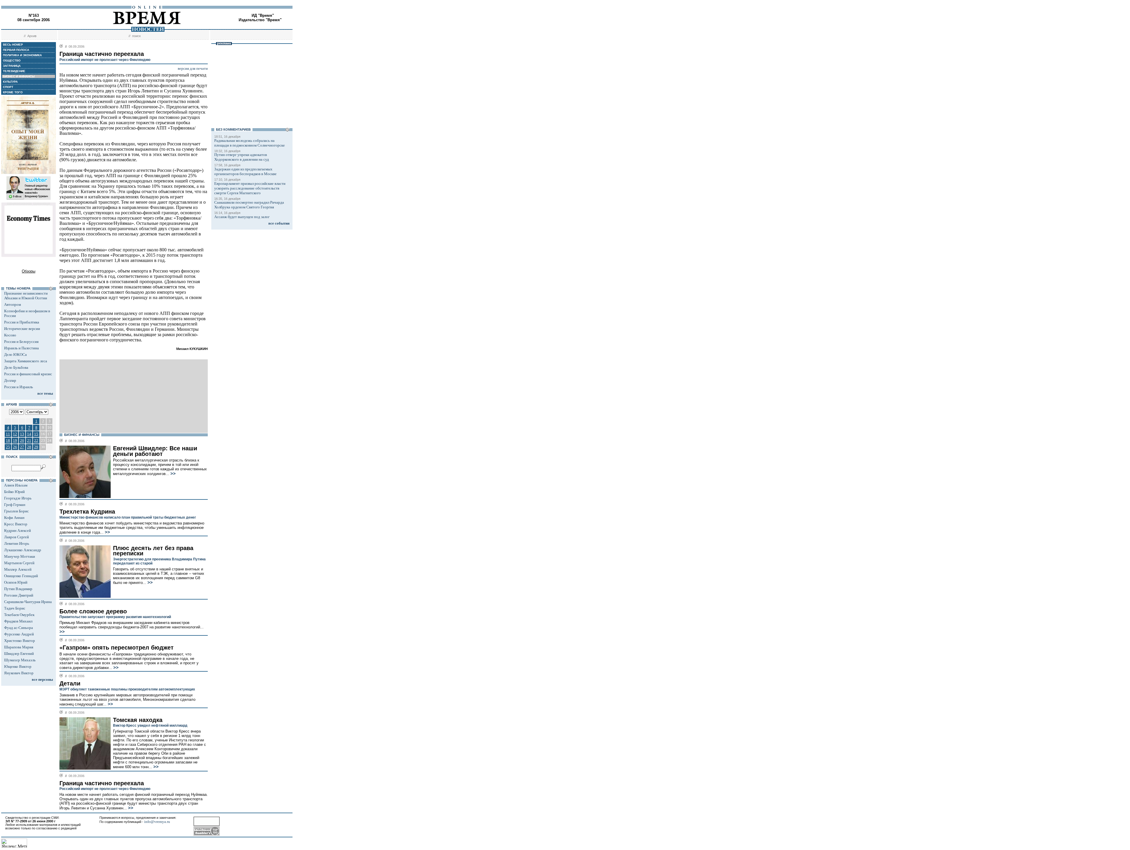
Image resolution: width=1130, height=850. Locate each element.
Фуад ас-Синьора (18, 627)
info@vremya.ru (157, 821)
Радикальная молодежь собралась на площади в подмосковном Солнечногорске (249, 142)
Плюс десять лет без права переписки (153, 551)
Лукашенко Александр (22, 550)
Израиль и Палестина (21, 348)
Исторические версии (22, 328)
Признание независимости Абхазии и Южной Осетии (26, 295)
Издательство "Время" (260, 20)
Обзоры (28, 271)
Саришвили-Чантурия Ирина (28, 602)
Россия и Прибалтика (21, 322)
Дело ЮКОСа (15, 354)
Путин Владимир (18, 589)
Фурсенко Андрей (19, 634)
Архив (31, 36)
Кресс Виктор (15, 524)
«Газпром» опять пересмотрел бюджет (116, 647)
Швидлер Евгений (19, 653)
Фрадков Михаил (18, 621)
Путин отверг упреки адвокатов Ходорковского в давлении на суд (241, 157)
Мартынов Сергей (19, 563)
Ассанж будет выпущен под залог (242, 217)
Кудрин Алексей (17, 530)
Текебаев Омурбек (19, 614)
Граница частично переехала (101, 783)
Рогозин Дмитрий (18, 595)
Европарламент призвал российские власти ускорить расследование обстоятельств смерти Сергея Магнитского (249, 188)
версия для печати (193, 68)
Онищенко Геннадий (21, 576)
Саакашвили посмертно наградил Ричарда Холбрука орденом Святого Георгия (249, 204)
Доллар (10, 380)
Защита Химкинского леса (25, 361)
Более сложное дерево (93, 611)
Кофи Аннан (14, 517)
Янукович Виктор (19, 673)
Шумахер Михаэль (20, 660)
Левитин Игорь (16, 543)
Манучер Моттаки (19, 556)
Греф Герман (14, 504)
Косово (10, 335)
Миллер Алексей (17, 569)
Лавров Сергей (16, 537)
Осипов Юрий (15, 582)
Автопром (12, 304)
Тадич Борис (14, 608)
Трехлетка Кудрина (87, 511)
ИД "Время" (263, 15)
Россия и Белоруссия (21, 341)
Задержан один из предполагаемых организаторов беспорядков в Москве (245, 171)
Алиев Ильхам (15, 485)
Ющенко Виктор (17, 666)
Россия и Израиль (18, 387)
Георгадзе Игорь (17, 498)
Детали (69, 683)
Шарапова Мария (18, 647)
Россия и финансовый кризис (28, 374)
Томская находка (137, 720)
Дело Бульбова (16, 367)
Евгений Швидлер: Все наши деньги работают (155, 451)
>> (172, 473)
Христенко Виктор (19, 640)
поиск (136, 36)
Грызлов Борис (16, 511)
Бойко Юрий (14, 491)
